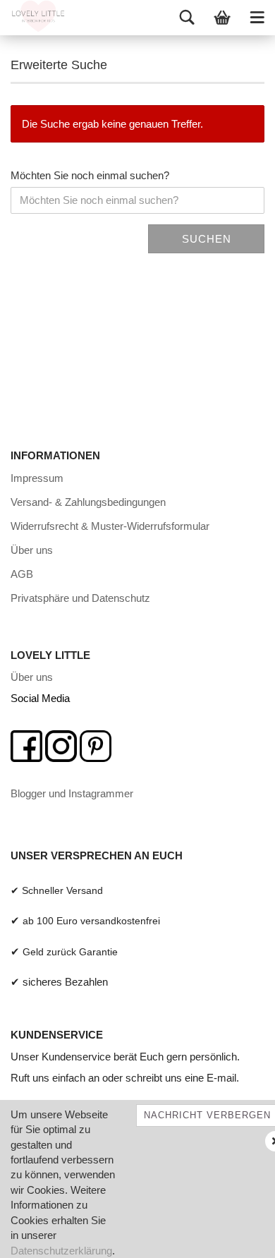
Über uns (32, 550)
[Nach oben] (236, 1236)
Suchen (206, 239)
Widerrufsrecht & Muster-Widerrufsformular (110, 526)
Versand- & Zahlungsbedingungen (88, 502)
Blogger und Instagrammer (72, 793)
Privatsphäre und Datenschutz (80, 598)
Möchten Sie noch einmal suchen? (90, 175)
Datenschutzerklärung (61, 1251)
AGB (22, 574)
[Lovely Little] (33, 17)
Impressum (37, 478)
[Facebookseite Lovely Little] (26, 745)
